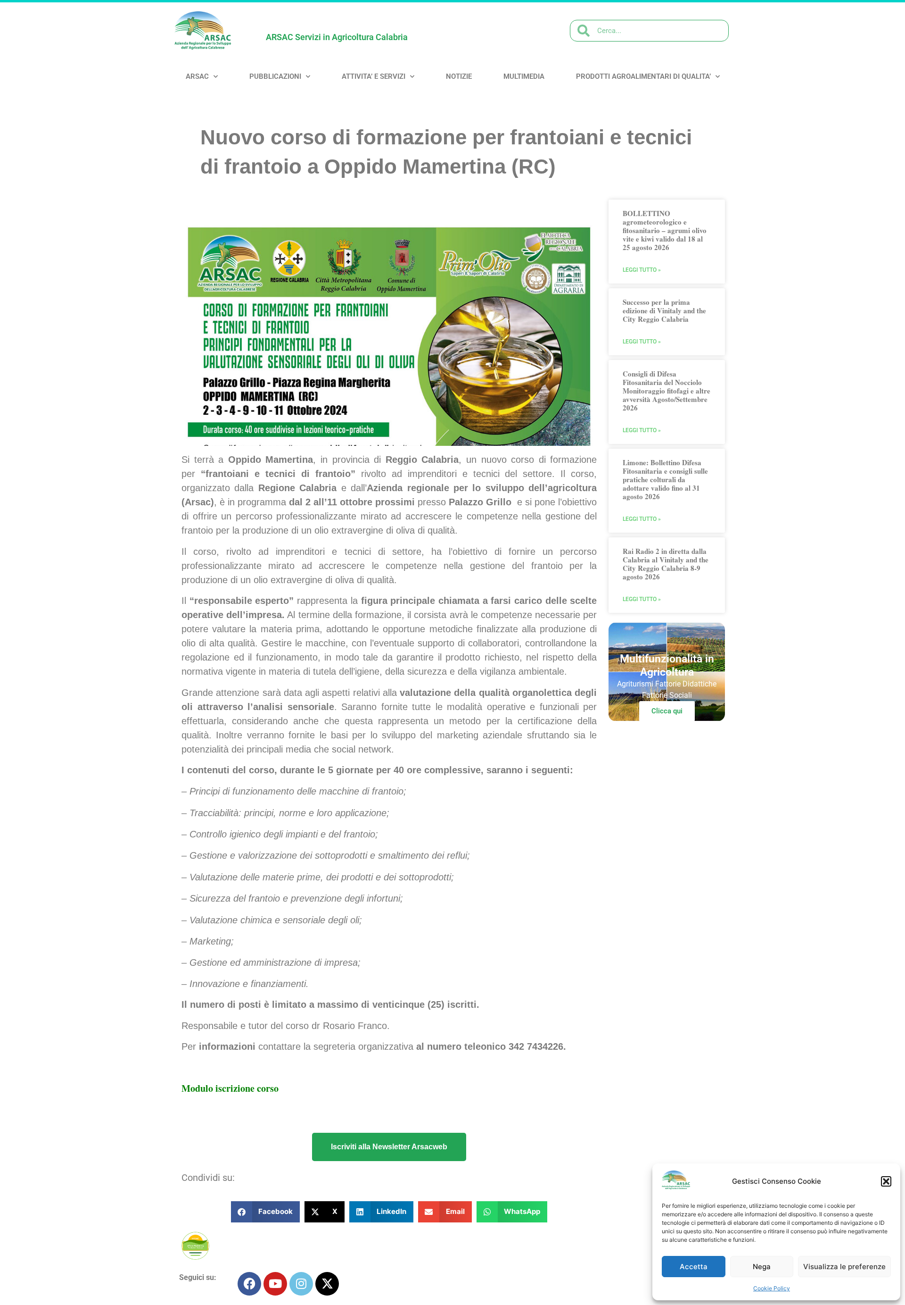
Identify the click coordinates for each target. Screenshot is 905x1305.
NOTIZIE (459, 76)
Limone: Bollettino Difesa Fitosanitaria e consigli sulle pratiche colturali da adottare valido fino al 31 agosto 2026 (665, 479)
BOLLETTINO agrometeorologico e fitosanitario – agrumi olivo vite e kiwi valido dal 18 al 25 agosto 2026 (665, 230)
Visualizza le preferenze (844, 1266)
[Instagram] (301, 1284)
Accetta (694, 1266)
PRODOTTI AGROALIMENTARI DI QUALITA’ (643, 76)
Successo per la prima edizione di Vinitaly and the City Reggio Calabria (664, 310)
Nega (762, 1266)
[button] (886, 1181)
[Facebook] (249, 1284)
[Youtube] (275, 1284)
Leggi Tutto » (642, 270)
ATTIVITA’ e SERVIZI (373, 76)
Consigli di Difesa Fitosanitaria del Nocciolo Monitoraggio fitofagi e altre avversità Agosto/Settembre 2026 (666, 390)
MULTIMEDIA (523, 76)
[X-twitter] (327, 1284)
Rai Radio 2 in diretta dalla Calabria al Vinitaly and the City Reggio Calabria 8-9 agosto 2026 (665, 564)
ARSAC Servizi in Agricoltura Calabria (337, 37)
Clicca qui (667, 711)
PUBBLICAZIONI (275, 76)
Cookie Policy (771, 1288)
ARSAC (197, 76)
